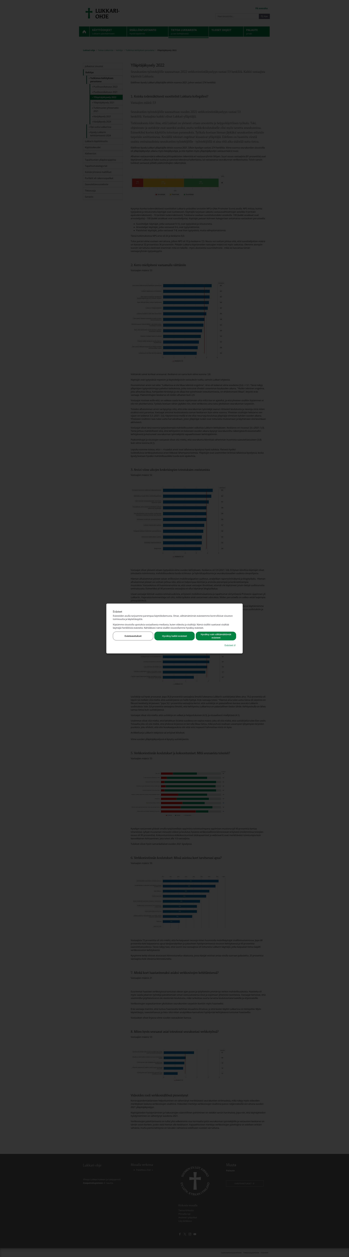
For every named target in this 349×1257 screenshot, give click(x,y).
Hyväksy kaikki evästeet (174, 635)
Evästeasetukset (133, 635)
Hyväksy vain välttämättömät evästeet (216, 636)
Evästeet (230, 645)
